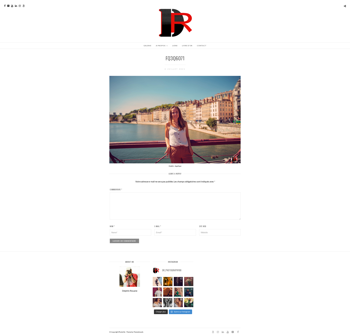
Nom (112, 226)
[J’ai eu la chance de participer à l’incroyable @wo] (188, 302)
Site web (202, 226)
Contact (201, 46)
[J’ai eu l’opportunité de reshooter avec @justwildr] (178, 302)
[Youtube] (12, 6)
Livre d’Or (187, 46)
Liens (174, 46)
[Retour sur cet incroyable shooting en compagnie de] (167, 302)
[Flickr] (8, 6)
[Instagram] (20, 6)
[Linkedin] (16, 6)
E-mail (157, 226)
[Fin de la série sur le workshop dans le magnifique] (167, 281)
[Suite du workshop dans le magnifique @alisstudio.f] (178, 281)
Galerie (147, 46)
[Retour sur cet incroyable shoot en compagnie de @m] (157, 281)
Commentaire (116, 189)
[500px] (24, 6)
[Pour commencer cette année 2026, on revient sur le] (157, 302)
